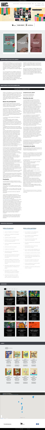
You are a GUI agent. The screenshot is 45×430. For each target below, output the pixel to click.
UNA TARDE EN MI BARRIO (22, 331)
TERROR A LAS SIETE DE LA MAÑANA (34, 331)
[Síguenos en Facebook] (42, 5)
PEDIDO (21, 315)
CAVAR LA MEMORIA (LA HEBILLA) (9, 299)
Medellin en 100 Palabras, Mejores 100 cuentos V (34, 361)
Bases (33, 3)
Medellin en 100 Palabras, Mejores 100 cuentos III (17, 379)
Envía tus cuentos (16, 3)
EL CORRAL (34, 315)
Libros (43, 3)
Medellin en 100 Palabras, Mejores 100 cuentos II (25, 379)
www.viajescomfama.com (7, 199)
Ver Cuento (9, 335)
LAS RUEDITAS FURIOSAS (10, 331)
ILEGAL (9, 315)
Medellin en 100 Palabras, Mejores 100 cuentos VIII (9, 361)
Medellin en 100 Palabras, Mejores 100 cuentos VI (25, 361)
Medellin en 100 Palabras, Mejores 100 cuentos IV (9, 379)
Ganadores (39, 3)
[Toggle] (4, 232)
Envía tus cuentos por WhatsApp (25, 3)
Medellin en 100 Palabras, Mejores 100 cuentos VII (17, 361)
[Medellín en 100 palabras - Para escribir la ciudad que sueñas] (5, 4)
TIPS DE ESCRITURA (9, 43)
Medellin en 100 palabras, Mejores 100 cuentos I (34, 379)
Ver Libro (8, 365)
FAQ (35, 3)
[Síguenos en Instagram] (43, 5)
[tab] (5, 289)
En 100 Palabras (37, 5)
